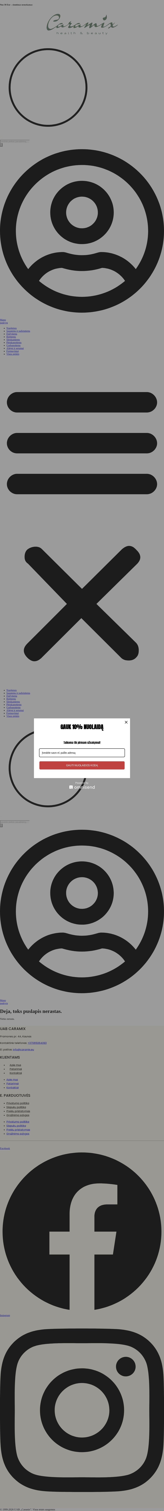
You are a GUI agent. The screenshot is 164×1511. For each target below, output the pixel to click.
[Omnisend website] (82, 785)
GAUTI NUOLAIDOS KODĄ (82, 765)
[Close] (126, 722)
